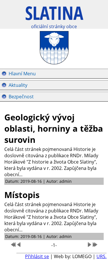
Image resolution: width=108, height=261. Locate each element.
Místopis (21, 194)
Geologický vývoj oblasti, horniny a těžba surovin (53, 128)
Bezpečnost (21, 96)
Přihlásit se (37, 256)
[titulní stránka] (54, 16)
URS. (101, 256)
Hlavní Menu (22, 73)
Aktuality (18, 85)
